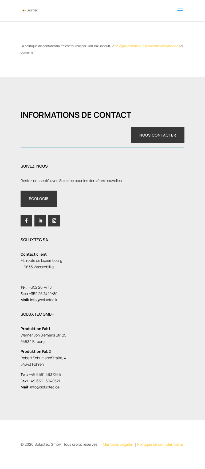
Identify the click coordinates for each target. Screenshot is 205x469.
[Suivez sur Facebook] (26, 220)
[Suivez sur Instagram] (54, 220)
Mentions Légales (118, 444)
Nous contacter (157, 135)
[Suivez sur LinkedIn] (40, 220)
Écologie (39, 198)
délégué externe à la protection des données (147, 46)
